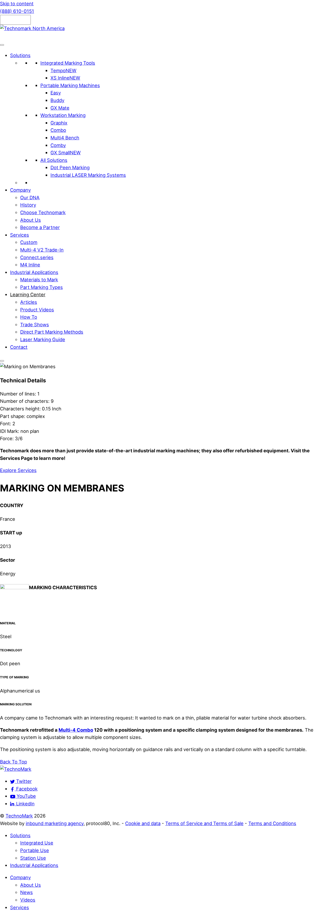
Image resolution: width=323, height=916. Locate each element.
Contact (19, 347)
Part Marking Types (41, 287)
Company (20, 190)
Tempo (63, 70)
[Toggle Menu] (2, 45)
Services (19, 235)
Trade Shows (34, 324)
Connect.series (36, 257)
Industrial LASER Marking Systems (88, 175)
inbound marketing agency (55, 823)
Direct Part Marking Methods (51, 332)
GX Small (65, 152)
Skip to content (17, 3)
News (26, 892)
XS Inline (65, 78)
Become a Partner (40, 227)
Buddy (57, 100)
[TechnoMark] (15, 769)
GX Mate (59, 108)
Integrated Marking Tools (67, 63)
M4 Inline (30, 264)
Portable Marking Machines (70, 85)
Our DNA (30, 197)
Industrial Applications (34, 272)
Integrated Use (36, 843)
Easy (55, 92)
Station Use (33, 858)
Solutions (20, 55)
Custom (28, 242)
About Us (30, 220)
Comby (58, 145)
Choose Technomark (43, 212)
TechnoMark (19, 816)
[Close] (2, 361)
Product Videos (37, 309)
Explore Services (18, 470)
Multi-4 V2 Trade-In (42, 250)
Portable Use (34, 850)
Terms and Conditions (272, 823)
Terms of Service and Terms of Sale (204, 823)
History (28, 205)
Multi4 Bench (64, 137)
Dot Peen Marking (70, 167)
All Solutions (53, 160)
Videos (27, 900)
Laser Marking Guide (42, 339)
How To (28, 317)
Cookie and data (142, 823)
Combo (58, 130)
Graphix (58, 123)
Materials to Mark (39, 279)
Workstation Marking (63, 115)
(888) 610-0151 (17, 11)
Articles (28, 302)
